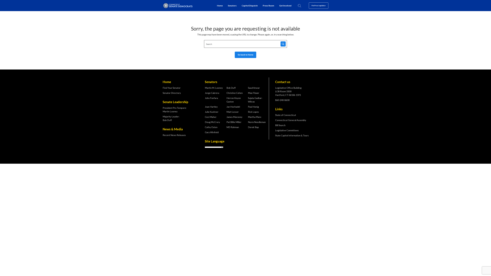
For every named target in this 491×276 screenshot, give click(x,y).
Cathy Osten (211, 127)
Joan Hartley (211, 106)
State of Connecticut (285, 115)
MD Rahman (232, 127)
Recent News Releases (174, 135)
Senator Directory (172, 92)
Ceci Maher (210, 117)
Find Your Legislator (318, 6)
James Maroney (234, 117)
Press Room (268, 5)
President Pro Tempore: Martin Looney (175, 109)
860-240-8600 (282, 100)
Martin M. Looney (214, 87)
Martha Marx (254, 117)
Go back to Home (245, 55)
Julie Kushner (211, 111)
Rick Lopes (253, 111)
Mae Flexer (253, 92)
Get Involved (285, 5)
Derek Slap (253, 127)
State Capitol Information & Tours (292, 135)
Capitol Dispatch (250, 5)
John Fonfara (211, 98)
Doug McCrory (212, 122)
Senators (232, 5)
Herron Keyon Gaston (233, 100)
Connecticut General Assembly (290, 120)
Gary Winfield (212, 132)
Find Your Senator (172, 87)
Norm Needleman (257, 122)
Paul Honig (253, 106)
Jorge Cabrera (212, 92)
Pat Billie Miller (233, 122)
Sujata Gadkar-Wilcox (255, 100)
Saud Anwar (254, 87)
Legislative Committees (287, 130)
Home (220, 5)
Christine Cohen (234, 92)
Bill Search (280, 125)
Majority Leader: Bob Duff (171, 118)
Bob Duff (231, 87)
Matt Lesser (232, 111)
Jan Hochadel (233, 106)
